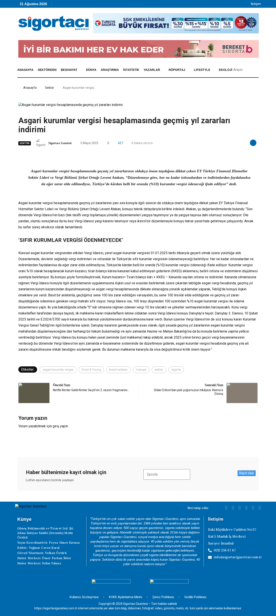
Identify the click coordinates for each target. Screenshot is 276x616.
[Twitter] (259, 508)
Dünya (91, 70)
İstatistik (131, 70)
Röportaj (177, 70)
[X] (104, 5)
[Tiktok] (95, 5)
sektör (159, 369)
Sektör (49, 87)
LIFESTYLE (202, 70)
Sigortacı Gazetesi (60, 143)
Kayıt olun (246, 473)
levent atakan (118, 369)
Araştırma (110, 70)
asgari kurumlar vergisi (58, 369)
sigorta (176, 369)
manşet (141, 369)
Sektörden (47, 70)
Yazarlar (152, 70)
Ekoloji (225, 70)
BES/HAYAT (69, 70)
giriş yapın (60, 426)
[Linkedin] (76, 5)
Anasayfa (25, 70)
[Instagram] (86, 5)
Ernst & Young (91, 369)
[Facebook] (113, 5)
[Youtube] (67, 5)
